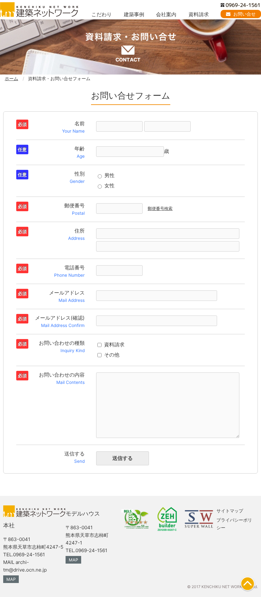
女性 (109, 185)
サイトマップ (229, 510)
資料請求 (198, 14)
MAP (11, 579)
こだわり (101, 14)
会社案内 (166, 14)
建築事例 (134, 14)
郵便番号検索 (160, 208)
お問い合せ (244, 14)
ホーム (11, 78)
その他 (111, 354)
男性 (109, 175)
